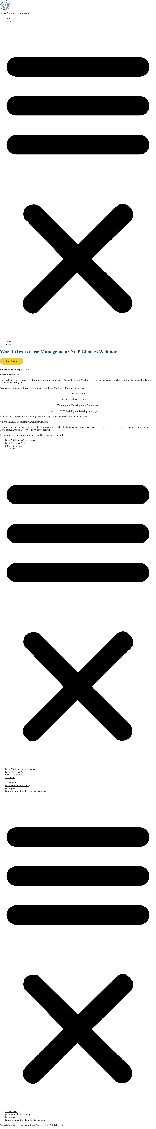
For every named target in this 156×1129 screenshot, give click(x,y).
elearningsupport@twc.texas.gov (79, 435)
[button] (78, 181)
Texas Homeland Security (17, 785)
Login (8, 20)
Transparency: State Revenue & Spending (25, 791)
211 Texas (10, 448)
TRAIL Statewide (13, 445)
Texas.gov (10, 788)
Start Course (12, 361)
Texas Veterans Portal (15, 443)
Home (8, 18)
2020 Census (11, 782)
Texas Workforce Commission (15, 12)
